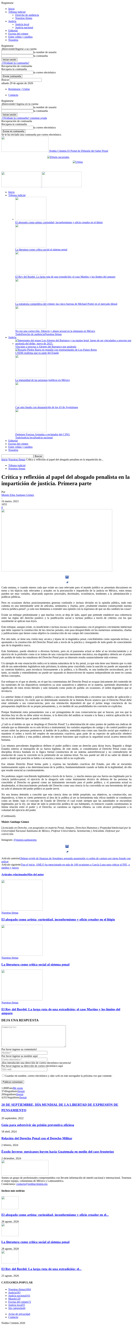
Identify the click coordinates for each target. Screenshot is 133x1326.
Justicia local (22, 24)
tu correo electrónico (44, 72)
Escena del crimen (18, 33)
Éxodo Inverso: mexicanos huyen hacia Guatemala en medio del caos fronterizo (57, 1151)
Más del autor (36, 874)
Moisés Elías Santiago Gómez (17, 495)
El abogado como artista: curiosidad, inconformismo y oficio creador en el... (55, 1215)
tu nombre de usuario (44, 52)
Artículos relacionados (14, 874)
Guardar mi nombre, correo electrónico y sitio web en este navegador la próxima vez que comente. (58, 1075)
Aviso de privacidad (19, 1313)
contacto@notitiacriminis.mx (32, 1183)
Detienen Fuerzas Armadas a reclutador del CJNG (42, 434)
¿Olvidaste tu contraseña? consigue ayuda (24, 118)
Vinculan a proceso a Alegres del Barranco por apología (45, 346)
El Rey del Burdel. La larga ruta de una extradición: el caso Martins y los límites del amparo (65, 276)
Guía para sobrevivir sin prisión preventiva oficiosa (37, 1125)
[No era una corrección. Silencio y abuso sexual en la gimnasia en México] (30, 327)
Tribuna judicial (16, 11)
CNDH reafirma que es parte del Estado (37, 352)
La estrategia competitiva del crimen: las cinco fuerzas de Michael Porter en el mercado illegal (66, 303)
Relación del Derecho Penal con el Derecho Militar (36, 1138)
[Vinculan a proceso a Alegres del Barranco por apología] (73, 343)
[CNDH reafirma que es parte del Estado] (56, 349)
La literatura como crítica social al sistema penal (41, 249)
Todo (18, 334)
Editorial (13, 30)
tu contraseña (40, 55)
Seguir (21, 1091)
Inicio (11, 8)
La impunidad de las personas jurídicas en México (42, 380)
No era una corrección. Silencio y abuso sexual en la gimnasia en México (55, 331)
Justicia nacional (24, 27)
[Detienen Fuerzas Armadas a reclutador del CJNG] (30, 431)
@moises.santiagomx (25, 839)
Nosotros (13, 39)
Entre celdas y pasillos (20, 36)
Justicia (12, 21)
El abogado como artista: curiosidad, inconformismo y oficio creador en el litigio (59, 222)
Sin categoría (16, 1308)
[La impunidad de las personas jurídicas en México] (30, 376)
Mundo (14, 1298)
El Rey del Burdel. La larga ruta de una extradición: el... (41, 1269)
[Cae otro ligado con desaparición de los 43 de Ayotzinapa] (30, 404)
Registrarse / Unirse (19, 89)
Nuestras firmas (23, 18)
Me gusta (18, 1088)
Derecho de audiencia (27, 15)
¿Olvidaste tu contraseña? (15, 62)
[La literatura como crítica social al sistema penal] (30, 246)
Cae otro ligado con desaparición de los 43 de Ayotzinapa (46, 407)
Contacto (13, 94)
